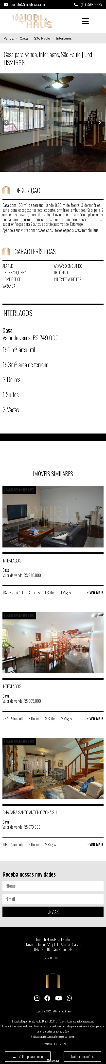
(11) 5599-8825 (91, 4)
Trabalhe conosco (53, 958)
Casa (24, 38)
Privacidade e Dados (53, 1044)
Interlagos (64, 38)
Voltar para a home (28, 1056)
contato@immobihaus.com (28, 4)
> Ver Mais (95, 592)
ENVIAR (53, 912)
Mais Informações (82, 1056)
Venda (9, 38)
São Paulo (42, 38)
